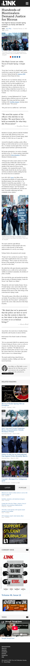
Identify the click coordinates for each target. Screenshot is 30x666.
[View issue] (15, 572)
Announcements (6, 646)
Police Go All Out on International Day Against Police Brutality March (14, 455)
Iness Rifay (8, 28)
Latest (7, 488)
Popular (22, 488)
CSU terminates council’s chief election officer (13, 516)
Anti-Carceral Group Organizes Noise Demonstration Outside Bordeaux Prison (13, 430)
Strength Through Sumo (8, 638)
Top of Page (7, 661)
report (12, 177)
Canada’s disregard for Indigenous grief (14, 480)
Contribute (4, 651)
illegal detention (15, 155)
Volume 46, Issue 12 (11, 595)
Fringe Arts (4, 506)
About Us (4, 648)
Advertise (4, 650)
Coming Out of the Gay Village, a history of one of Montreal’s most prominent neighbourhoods (14, 504)
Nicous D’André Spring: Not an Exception (13, 404)
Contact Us (5, 655)
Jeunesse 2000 (21, 74)
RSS (3, 657)
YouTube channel (14, 102)
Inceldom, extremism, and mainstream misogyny (13, 499)
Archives (4, 653)
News (3, 495)
